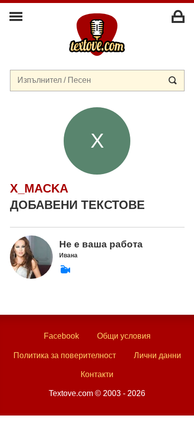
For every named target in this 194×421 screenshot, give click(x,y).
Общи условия (124, 336)
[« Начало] (97, 34)
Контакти (97, 374)
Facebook (61, 336)
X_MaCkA (39, 188)
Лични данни (157, 355)
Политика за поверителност (64, 355)
